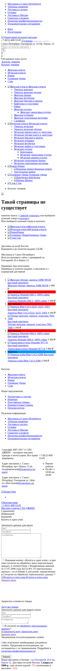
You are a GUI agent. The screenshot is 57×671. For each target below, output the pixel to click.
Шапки (29, 180)
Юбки (17, 106)
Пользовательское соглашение (24, 23)
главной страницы (29, 215)
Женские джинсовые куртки (35, 112)
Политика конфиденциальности (25, 21)
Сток (10, 81)
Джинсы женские (23, 89)
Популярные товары (19, 402)
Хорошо (6, 657)
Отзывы (12, 12)
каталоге (24, 218)
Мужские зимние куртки (33, 157)
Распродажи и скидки (19, 396)
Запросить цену (29, 631)
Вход (10, 29)
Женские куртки (23, 109)
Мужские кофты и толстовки (29, 146)
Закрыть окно (8, 580)
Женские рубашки (24, 115)
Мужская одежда (17, 72)
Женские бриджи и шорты (28, 101)
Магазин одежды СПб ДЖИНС (18, 508)
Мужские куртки (23, 149)
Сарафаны (19, 120)
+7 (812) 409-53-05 (11, 505)
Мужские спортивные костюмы (31, 163)
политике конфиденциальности (18, 651)
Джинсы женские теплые (27, 92)
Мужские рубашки (24, 140)
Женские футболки (24, 98)
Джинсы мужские (23, 126)
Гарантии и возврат (18, 18)
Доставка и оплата (18, 9)
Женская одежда (16, 70)
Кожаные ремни (43, 169)
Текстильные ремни (24, 171)
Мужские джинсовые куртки (36, 154)
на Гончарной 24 (40, 659)
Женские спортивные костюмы (31, 118)
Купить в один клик (36, 577)
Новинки (13, 399)
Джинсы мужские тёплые (28, 129)
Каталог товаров (10, 61)
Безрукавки (26, 152)
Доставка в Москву (18, 15)
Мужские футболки (24, 143)
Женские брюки (22, 95)
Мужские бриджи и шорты (28, 137)
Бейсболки (34, 177)
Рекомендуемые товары (20, 405)
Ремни (11, 75)
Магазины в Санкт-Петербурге (24, 4)
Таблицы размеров (18, 6)
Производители (16, 408)
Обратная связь (9, 502)
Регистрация (14, 32)
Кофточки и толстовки (26, 103)
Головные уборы (17, 78)
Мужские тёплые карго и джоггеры (33, 135)
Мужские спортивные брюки (30, 160)
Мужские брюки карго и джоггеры (33, 132)
